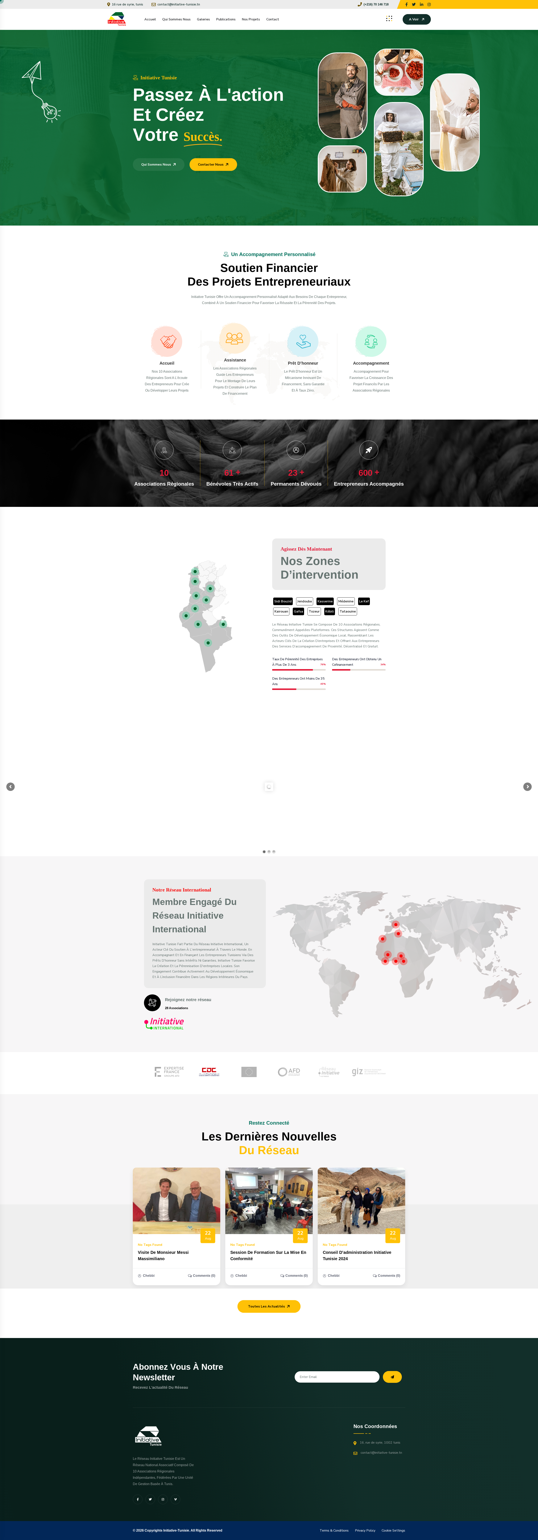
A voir (414, 19)
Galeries (203, 19)
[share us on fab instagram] (163, 1499)
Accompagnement (371, 363)
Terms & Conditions (334, 1530)
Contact (272, 19)
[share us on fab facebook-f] (137, 1499)
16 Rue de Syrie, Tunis (127, 4)
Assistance (235, 360)
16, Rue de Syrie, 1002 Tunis (380, 1442)
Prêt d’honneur (303, 363)
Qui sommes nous (176, 19)
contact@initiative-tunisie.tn (178, 4)
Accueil (150, 19)
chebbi (148, 1275)
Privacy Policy (365, 1530)
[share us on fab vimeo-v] (175, 1499)
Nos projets (251, 19)
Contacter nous (211, 164)
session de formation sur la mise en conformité (268, 1255)
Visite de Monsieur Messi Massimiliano (163, 1255)
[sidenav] (389, 18)
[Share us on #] (406, 4)
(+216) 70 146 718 (376, 4)
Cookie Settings (393, 1530)
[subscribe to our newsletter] (392, 1377)
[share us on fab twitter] (150, 1499)
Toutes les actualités (266, 1306)
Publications (226, 19)
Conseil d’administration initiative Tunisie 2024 (357, 1255)
